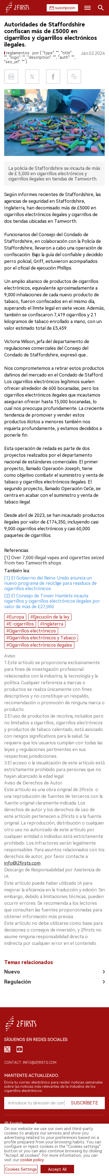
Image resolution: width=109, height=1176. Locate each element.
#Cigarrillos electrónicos (31, 631)
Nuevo (12, 972)
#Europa (15, 617)
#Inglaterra (51, 624)
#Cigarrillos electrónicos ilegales (39, 645)
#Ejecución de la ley (49, 617)
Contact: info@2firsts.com (30, 1063)
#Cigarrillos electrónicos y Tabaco (41, 637)
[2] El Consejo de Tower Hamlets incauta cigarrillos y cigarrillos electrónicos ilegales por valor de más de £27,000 (52, 601)
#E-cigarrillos (20, 624)
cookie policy (32, 1160)
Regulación (17, 982)
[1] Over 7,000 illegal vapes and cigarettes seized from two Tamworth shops (54, 560)
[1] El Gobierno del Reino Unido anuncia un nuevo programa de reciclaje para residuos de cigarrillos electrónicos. (50, 583)
